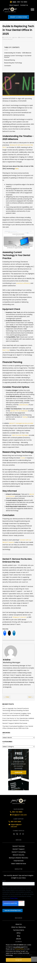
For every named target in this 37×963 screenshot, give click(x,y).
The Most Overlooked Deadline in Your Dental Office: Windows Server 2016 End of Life (17, 727)
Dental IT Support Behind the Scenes (14, 723)
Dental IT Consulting (18, 852)
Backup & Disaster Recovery (18, 858)
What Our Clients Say (18, 927)
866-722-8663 (22, 2)
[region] (18, 952)
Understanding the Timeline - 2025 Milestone (17, 53)
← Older (6, 697)
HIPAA (19, 933)
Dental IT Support (19, 849)
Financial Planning (9, 60)
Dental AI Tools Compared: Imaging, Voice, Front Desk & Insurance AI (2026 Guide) (16, 714)
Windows (10, 39)
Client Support (14, 5)
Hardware (22, 37)
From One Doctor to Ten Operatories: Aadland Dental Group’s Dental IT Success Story (18, 719)
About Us (18, 924)
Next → (30, 697)
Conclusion (7, 65)
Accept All (18, 960)
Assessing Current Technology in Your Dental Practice (17, 56)
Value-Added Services (18, 864)
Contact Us (24, 5)
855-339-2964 (16, 822)
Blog (18, 936)
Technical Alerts (18, 930)
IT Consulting (28, 37)
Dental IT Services (18, 846)
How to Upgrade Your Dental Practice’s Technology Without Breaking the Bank (15, 709)
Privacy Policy (19, 949)
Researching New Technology (13, 63)
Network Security (18, 855)
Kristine (15, 37)
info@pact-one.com (19, 815)
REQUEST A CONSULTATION (18, 17)
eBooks (18, 939)
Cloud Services (18, 861)
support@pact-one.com (16, 826)
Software (4, 39)
